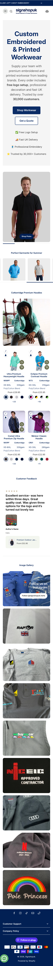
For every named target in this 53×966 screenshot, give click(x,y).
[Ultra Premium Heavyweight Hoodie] (14, 360)
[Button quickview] (22, 362)
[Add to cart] (22, 367)
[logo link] (14, 269)
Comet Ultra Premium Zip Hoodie (14, 437)
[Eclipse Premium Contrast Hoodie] (39, 360)
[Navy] (31, 459)
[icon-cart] (47, 11)
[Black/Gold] (36, 397)
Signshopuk (30, 957)
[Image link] (26, 207)
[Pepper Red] (47, 459)
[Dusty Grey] (17, 397)
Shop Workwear (26, 110)
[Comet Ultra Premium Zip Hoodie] (14, 422)
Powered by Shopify (26, 961)
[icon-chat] (4, 958)
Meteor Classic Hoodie (39, 437)
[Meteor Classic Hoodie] (39, 422)
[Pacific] (42, 459)
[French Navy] (6, 397)
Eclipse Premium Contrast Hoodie (39, 375)
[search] (11, 11)
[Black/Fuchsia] (31, 397)
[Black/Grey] (42, 397)
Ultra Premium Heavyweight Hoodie (14, 375)
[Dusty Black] (11, 397)
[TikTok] (26, 913)
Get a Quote (26, 120)
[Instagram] (20, 913)
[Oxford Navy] (22, 397)
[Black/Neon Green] (47, 397)
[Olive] (36, 459)
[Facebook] (14, 913)
